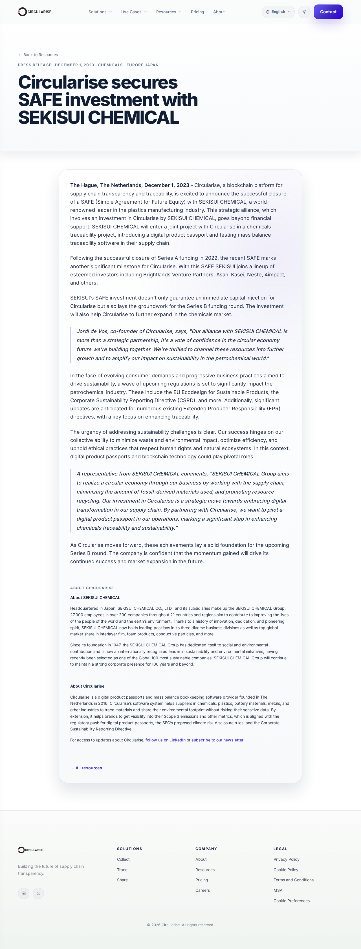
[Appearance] (304, 12)
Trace (122, 869)
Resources (166, 11)
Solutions (98, 11)
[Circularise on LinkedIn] (23, 893)
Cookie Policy (286, 869)
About (219, 11)
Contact (328, 11)
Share (122, 879)
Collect (123, 859)
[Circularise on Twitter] (38, 893)
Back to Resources (40, 55)
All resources (89, 767)
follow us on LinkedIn (166, 739)
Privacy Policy (287, 859)
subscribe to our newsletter (217, 739)
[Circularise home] (34, 11)
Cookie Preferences (292, 900)
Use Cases (131, 11)
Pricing (197, 11)
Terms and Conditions (294, 879)
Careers (202, 890)
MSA (278, 890)
